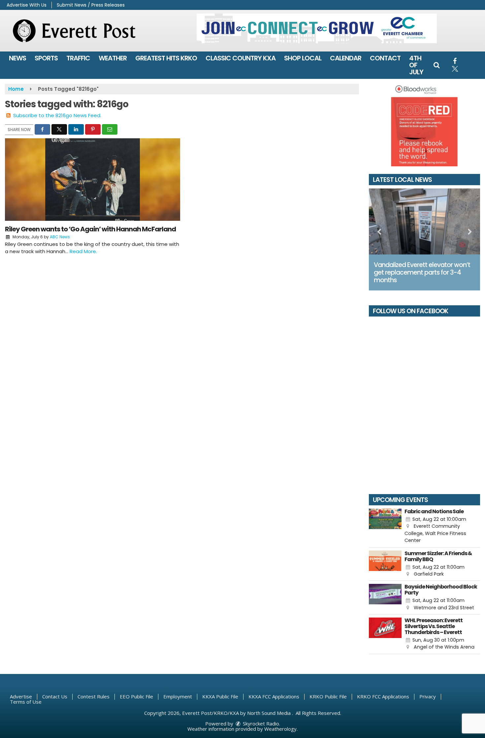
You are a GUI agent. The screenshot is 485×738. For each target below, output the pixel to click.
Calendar (345, 58)
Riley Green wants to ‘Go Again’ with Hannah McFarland (90, 229)
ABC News (60, 237)
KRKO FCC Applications (383, 696)
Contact (385, 58)
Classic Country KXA (240, 58)
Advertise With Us (27, 5)
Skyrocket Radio (260, 723)
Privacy (427, 696)
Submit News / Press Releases (91, 5)
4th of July (416, 65)
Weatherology (280, 728)
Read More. (83, 251)
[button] (436, 65)
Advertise (21, 696)
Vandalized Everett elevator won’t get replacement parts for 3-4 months (422, 272)
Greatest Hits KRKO (166, 58)
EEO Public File (136, 696)
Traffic (78, 58)
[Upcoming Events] (385, 526)
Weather (113, 58)
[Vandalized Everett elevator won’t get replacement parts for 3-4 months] (424, 221)
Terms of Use (26, 701)
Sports (46, 58)
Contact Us (54, 696)
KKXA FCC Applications (273, 696)
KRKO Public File (328, 696)
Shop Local (302, 58)
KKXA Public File (220, 696)
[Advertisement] (317, 28)
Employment (177, 696)
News (17, 58)
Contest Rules (94, 696)
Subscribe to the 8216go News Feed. (57, 115)
